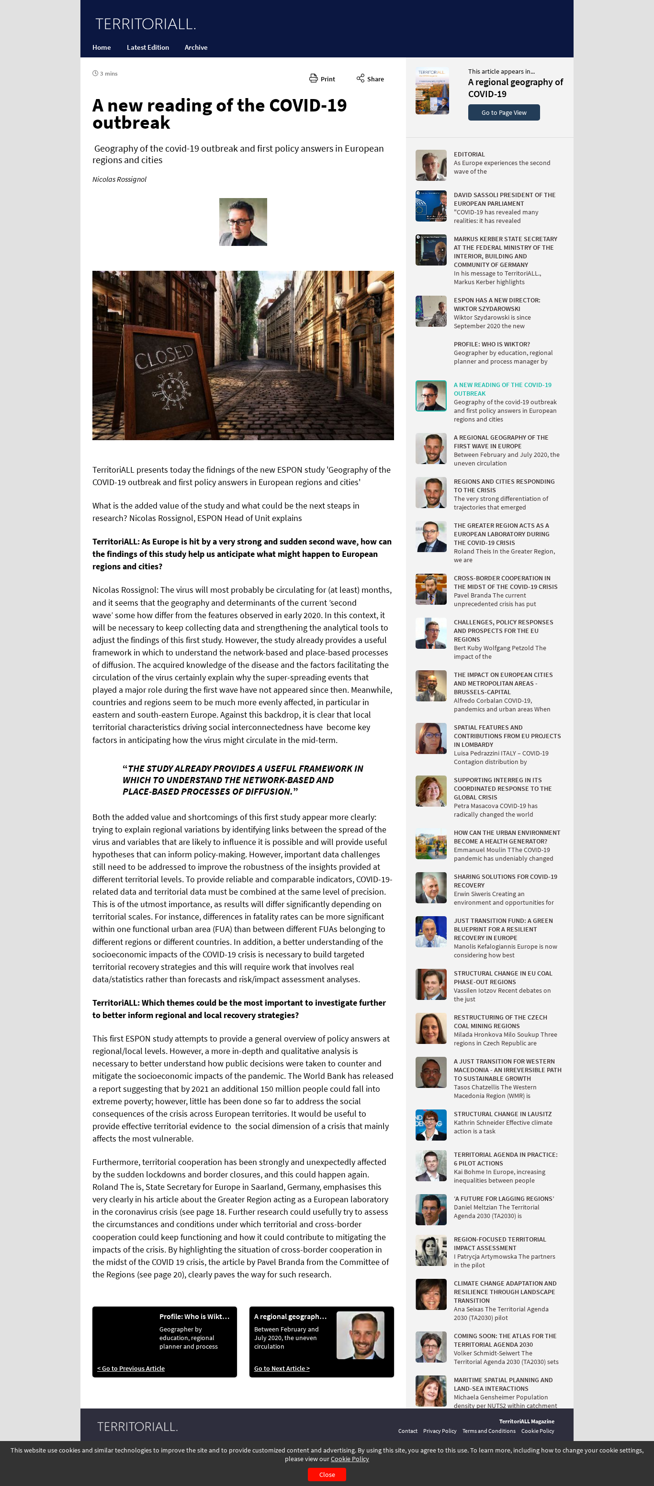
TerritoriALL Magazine (526, 1421)
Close (327, 1474)
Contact (407, 1430)
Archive (196, 47)
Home (101, 47)
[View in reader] (432, 112)
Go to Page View (504, 112)
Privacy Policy (440, 1430)
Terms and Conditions (489, 1430)
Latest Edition (148, 47)
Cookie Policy (350, 1458)
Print (326, 79)
